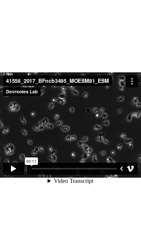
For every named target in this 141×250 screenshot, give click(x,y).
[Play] (13, 169)
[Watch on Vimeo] (130, 168)
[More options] (132, 81)
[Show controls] (121, 168)
